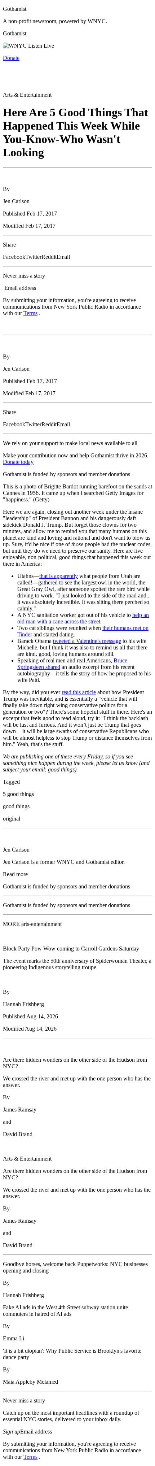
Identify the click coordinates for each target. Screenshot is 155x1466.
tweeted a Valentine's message (87, 641)
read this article (79, 692)
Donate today (18, 462)
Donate (11, 58)
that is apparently (58, 576)
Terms (30, 313)
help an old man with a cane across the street (83, 618)
